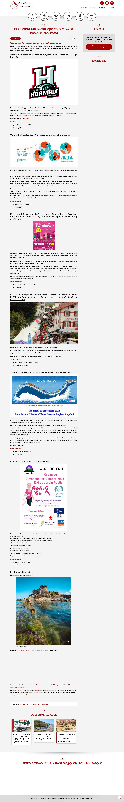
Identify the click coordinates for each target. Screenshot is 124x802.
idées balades (40, 685)
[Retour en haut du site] (119, 797)
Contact (111, 8)
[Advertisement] (43, 665)
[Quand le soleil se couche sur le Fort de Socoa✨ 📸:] (62, 778)
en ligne (26, 118)
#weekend (44, 704)
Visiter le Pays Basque (71, 798)
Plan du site (88, 798)
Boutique (101, 8)
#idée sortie (35, 704)
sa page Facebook (26, 650)
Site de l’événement (16, 122)
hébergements (57, 685)
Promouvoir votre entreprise (56, 798)
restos (48, 685)
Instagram (37, 690)
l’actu (31, 685)
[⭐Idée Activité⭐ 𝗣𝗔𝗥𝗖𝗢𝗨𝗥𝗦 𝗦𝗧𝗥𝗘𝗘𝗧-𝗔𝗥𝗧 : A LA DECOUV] (97, 778)
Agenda (92, 8)
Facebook (21, 690)
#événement (24, 704)
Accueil (84, 8)
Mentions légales (41, 798)
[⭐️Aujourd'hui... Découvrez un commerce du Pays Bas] (27, 778)
